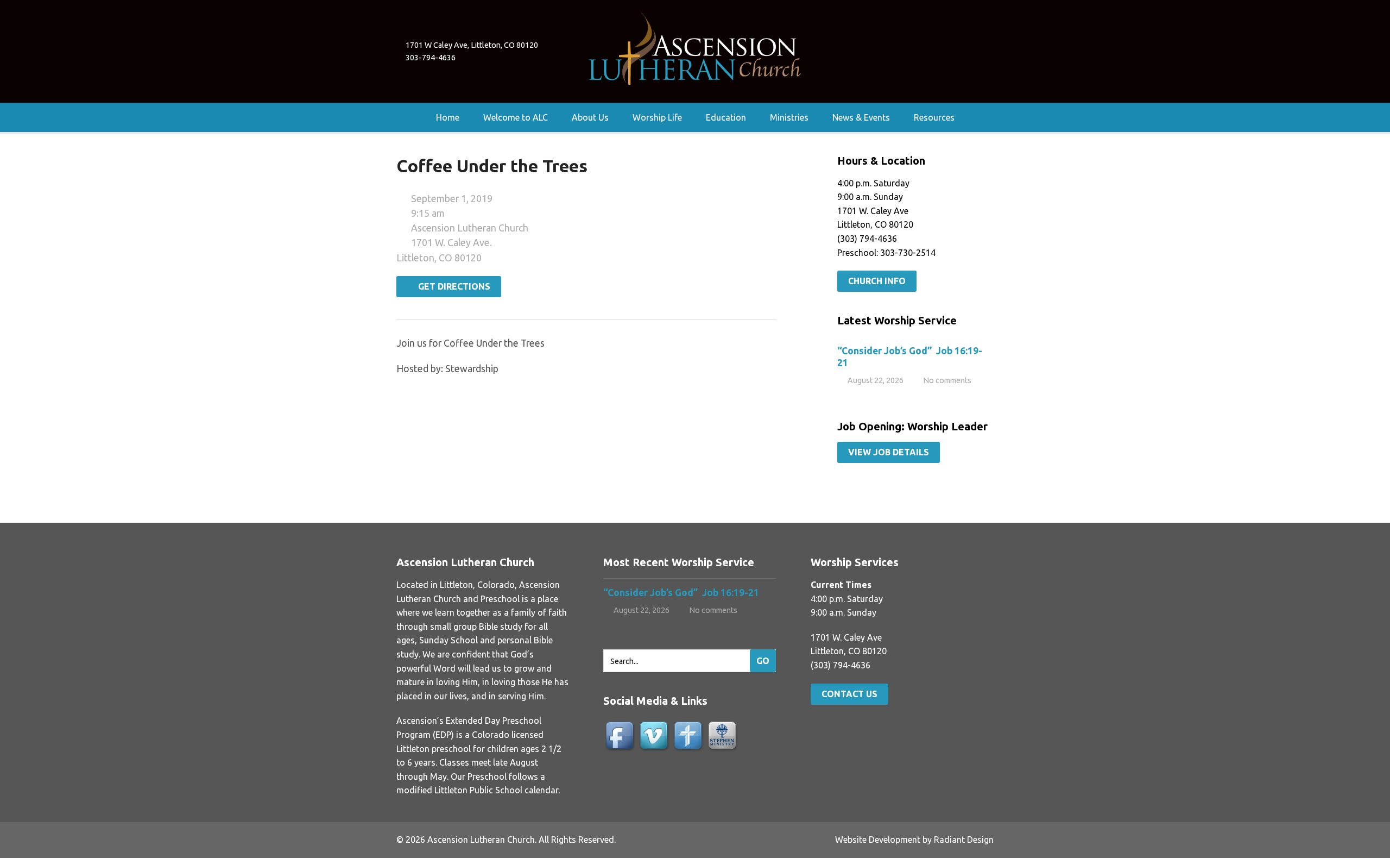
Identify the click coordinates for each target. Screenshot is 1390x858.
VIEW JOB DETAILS (888, 452)
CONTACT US (849, 694)
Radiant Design (964, 839)
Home (447, 117)
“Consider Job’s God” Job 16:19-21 (682, 592)
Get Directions (452, 286)
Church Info (877, 281)
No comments (947, 380)
